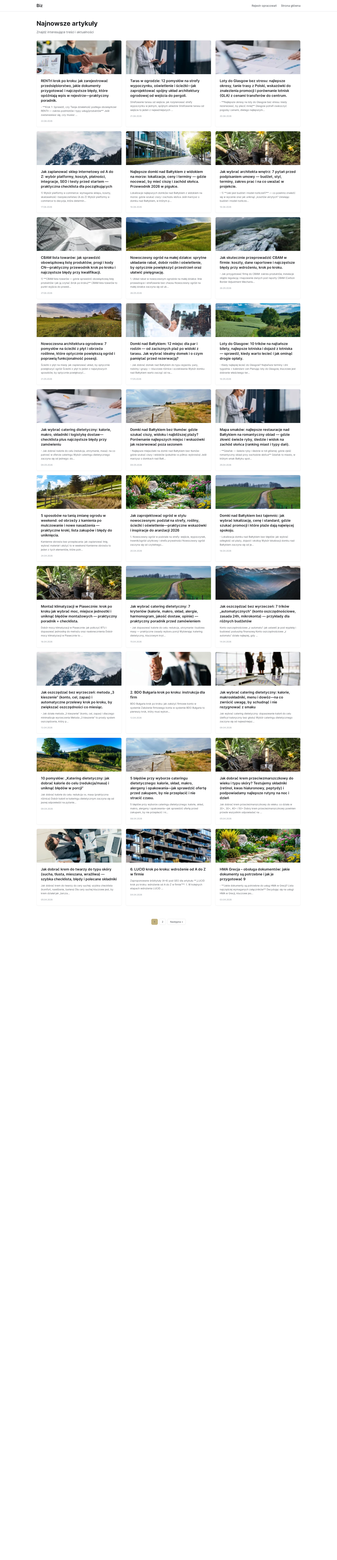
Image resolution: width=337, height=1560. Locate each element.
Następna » (176, 921)
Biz (40, 5)
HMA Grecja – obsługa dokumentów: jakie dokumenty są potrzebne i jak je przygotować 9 (255, 874)
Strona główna (290, 5)
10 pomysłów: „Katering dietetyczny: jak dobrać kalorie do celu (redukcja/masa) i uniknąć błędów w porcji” (75, 783)
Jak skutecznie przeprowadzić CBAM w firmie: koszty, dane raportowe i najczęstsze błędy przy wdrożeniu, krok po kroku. (257, 262)
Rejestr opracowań (264, 5)
